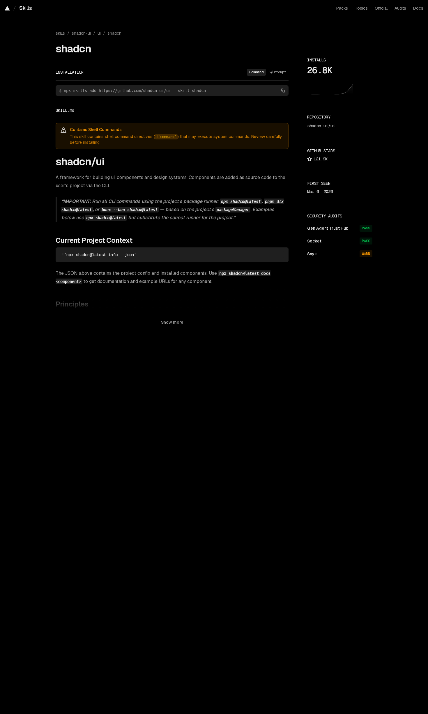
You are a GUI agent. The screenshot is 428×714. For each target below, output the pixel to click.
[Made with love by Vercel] (7, 8)
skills (60, 33)
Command (256, 72)
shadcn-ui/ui (321, 125)
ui (99, 33)
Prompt (280, 72)
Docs (418, 8)
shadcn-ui (81, 33)
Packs (342, 8)
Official (381, 8)
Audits (400, 8)
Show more (172, 322)
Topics (361, 8)
